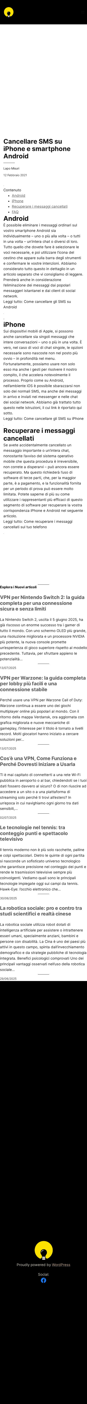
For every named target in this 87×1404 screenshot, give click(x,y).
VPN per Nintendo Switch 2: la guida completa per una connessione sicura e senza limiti (42, 603)
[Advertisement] (43, 67)
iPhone (17, 201)
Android (18, 195)
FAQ (15, 212)
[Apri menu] (82, 12)
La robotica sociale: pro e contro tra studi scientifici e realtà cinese (41, 911)
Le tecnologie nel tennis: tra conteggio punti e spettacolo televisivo (34, 833)
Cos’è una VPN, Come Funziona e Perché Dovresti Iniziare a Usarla (38, 761)
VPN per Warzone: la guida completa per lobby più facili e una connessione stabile (43, 683)
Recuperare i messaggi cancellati (40, 206)
